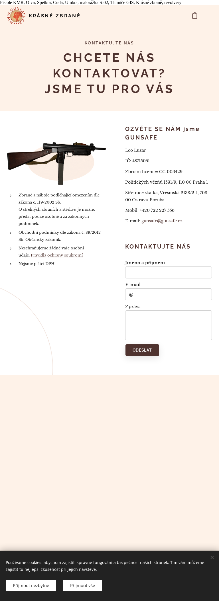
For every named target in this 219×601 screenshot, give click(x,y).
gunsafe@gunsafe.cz (161, 220)
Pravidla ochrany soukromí (57, 255)
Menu (206, 15)
